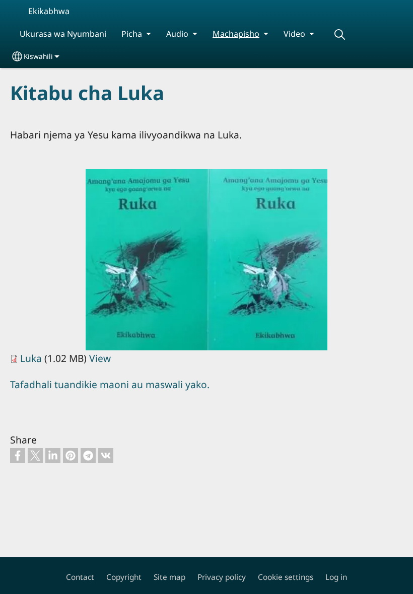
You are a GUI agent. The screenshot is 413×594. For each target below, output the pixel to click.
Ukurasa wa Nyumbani (63, 33)
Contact (80, 577)
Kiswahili (38, 56)
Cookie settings (285, 577)
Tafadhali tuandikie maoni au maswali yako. (110, 384)
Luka (31, 358)
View (100, 358)
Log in (336, 577)
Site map (169, 577)
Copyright (124, 577)
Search (339, 34)
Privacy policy (221, 577)
